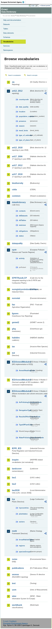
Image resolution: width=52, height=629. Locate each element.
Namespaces (8, 50)
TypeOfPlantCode (24, 425)
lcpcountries (24, 508)
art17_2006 (17, 156)
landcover (17, 469)
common (16, 196)
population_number (24, 116)
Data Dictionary (21, 15)
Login (32, 5)
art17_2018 (17, 174)
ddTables (22, 220)
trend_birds (23, 130)
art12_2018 (17, 148)
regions (22, 546)
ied (13, 353)
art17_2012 (17, 165)
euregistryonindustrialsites (21, 289)
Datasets (6, 24)
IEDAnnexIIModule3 (21, 380)
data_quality (23, 107)
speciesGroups (24, 552)
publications (18, 568)
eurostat (16, 298)
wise (14, 596)
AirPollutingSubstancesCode (24, 402)
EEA (13, 2)
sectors (22, 522)
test (14, 583)
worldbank (17, 605)
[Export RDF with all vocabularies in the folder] (45, 93)
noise (14, 559)
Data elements (8, 33)
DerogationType (24, 410)
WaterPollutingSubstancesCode (24, 438)
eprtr (14, 250)
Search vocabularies (14, 75)
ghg (14, 329)
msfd (14, 531)
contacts (22, 211)
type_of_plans (24, 140)
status (21, 236)
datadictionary (19, 202)
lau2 (14, 484)
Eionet (13, 15)
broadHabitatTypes (24, 540)
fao (13, 305)
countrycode (24, 99)
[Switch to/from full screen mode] (37, 5)
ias (13, 346)
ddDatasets (23, 216)
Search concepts (32, 75)
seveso (15, 574)
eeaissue (22, 225)
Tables (5, 29)
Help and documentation (12, 20)
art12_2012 (17, 91)
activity (21, 258)
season (21, 126)
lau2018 (15, 490)
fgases (15, 313)
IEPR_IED (16, 448)
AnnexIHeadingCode (24, 370)
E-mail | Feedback (10, 621)
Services (6, 46)
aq (13, 82)
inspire (15, 460)
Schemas (6, 37)
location (22, 112)
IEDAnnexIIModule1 (21, 362)
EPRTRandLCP (19, 278)
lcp (13, 499)
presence (22, 121)
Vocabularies (8, 42)
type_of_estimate (24, 135)
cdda (14, 189)
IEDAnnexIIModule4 (21, 391)
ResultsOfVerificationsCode (24, 417)
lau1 (14, 477)
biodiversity (17, 183)
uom (14, 590)
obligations (23, 231)
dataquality (17, 243)
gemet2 (15, 322)
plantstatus (23, 514)
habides (16, 338)
